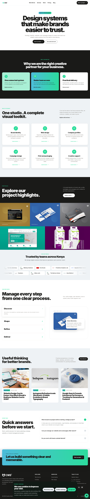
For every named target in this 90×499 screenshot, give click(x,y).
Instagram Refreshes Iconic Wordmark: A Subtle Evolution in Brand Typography (44, 396)
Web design (54, 479)
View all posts (83, 358)
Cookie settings (61, 489)
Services (39, 2)
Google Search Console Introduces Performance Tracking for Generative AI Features (73, 396)
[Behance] (79, 487)
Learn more (15, 141)
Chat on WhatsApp (76, 481)
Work (44, 2)
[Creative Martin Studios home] (7, 475)
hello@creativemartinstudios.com (79, 483)
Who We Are (32, 2)
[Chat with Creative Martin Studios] (87, 496)
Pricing (49, 2)
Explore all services (65, 117)
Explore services (8, 87)
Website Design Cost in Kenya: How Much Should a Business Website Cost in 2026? (15, 396)
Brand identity (54, 477)
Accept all (72, 489)
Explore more (68, 195)
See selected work (51, 41)
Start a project (81, 2)
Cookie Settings (84, 496)
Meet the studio (37, 87)
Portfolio (37, 479)
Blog (54, 2)
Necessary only (48, 489)
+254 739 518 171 (76, 479)
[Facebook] (82, 487)
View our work (66, 87)
